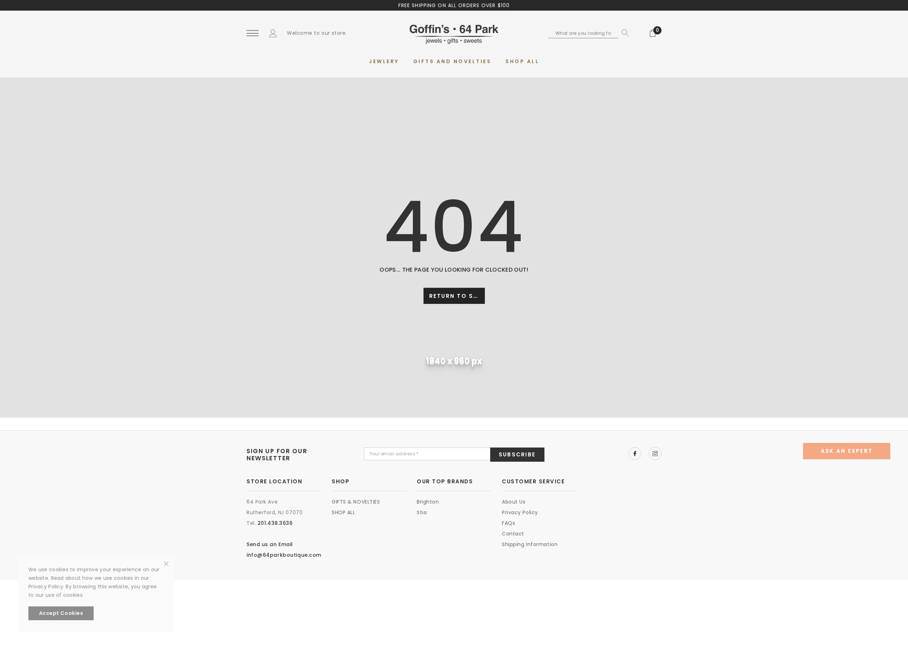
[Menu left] (253, 33)
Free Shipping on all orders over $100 (454, 5)
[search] (623, 33)
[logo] (454, 33)
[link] (635, 453)
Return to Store (457, 296)
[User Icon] (273, 33)
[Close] (166, 563)
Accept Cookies (61, 613)
